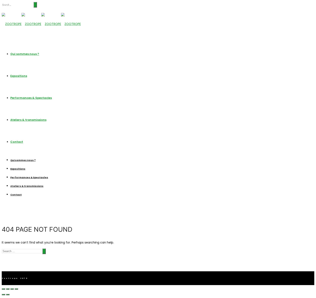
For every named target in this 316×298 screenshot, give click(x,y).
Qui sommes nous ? (24, 54)
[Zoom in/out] (16, 289)
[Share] (7, 289)
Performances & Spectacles (31, 98)
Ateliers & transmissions (28, 120)
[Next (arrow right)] (7, 294)
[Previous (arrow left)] (3, 294)
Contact (16, 142)
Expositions (18, 76)
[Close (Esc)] (3, 289)
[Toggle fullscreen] (12, 289)
